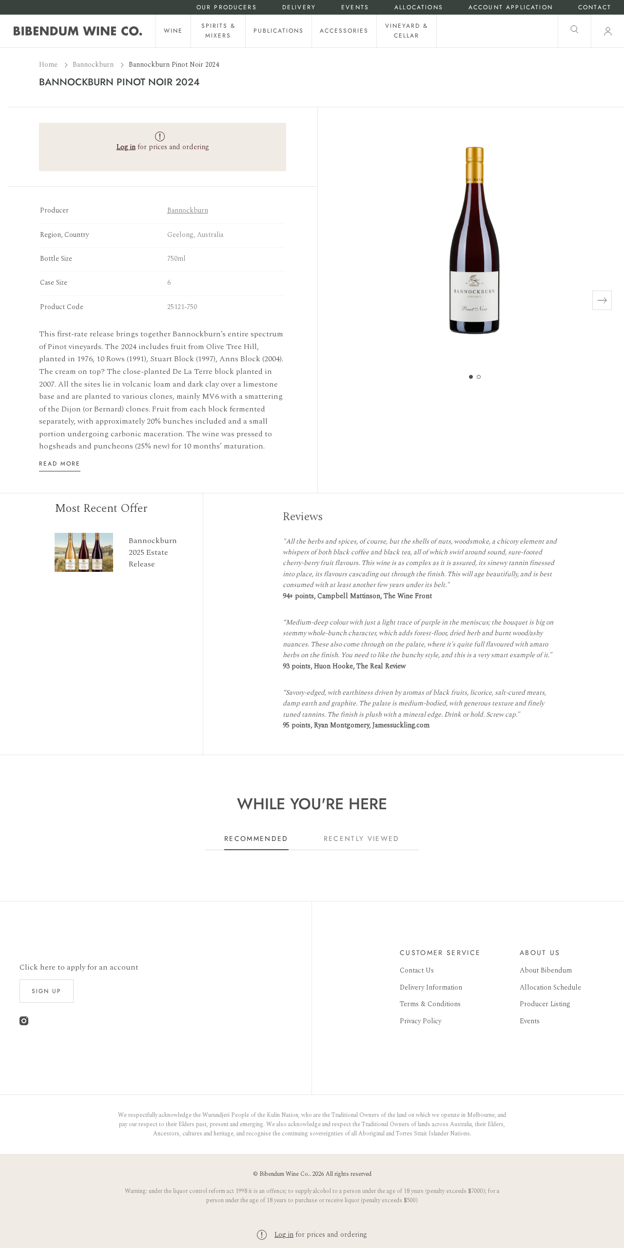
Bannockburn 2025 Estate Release (153, 552)
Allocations (418, 7)
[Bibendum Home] (78, 30)
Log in (283, 1234)
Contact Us (417, 970)
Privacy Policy (420, 1021)
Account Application (510, 7)
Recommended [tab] (256, 838)
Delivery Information (431, 987)
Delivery (299, 7)
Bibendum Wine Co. (284, 1174)
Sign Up (46, 991)
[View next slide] (602, 300)
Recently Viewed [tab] (362, 838)
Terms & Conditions (430, 1004)
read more (59, 463)
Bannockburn (94, 64)
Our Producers (226, 7)
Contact (594, 7)
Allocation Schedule (550, 987)
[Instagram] (24, 1023)
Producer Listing (545, 1004)
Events (355, 7)
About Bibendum (546, 970)
